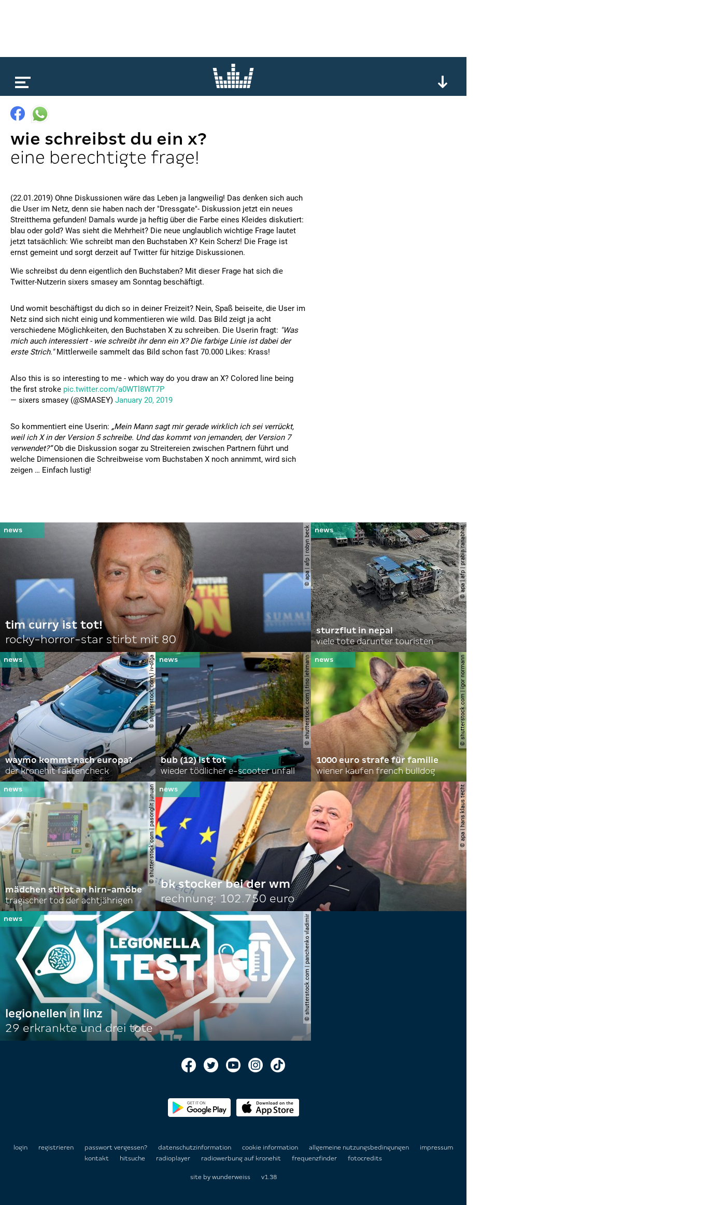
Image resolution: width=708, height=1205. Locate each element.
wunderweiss (231, 1177)
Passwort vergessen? (115, 1147)
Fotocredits (365, 1158)
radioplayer (174, 1158)
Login (20, 1147)
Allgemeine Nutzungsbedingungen (359, 1147)
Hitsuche (133, 1158)
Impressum (436, 1147)
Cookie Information (271, 1147)
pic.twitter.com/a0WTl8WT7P (113, 389)
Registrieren (56, 1147)
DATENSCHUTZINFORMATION (195, 1147)
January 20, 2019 (144, 400)
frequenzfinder (315, 1158)
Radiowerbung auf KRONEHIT (241, 1158)
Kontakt (97, 1158)
